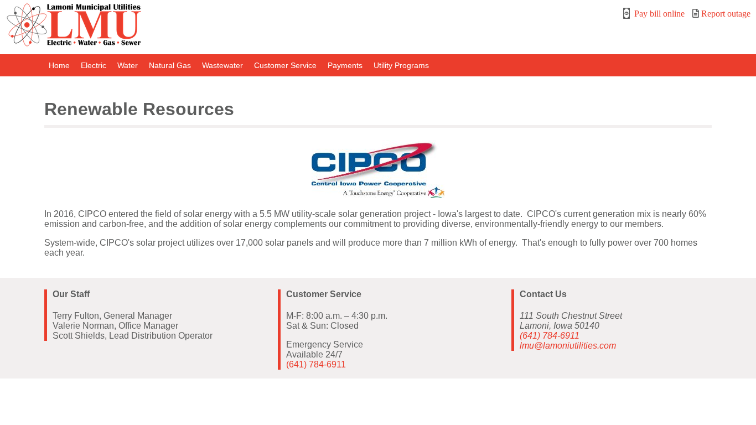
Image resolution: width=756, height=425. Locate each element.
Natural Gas (170, 65)
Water (127, 65)
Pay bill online (658, 13)
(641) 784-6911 (316, 364)
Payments (345, 65)
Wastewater (222, 65)
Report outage (724, 13)
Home (59, 65)
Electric (93, 65)
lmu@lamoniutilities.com (568, 345)
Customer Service (285, 65)
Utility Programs (401, 65)
